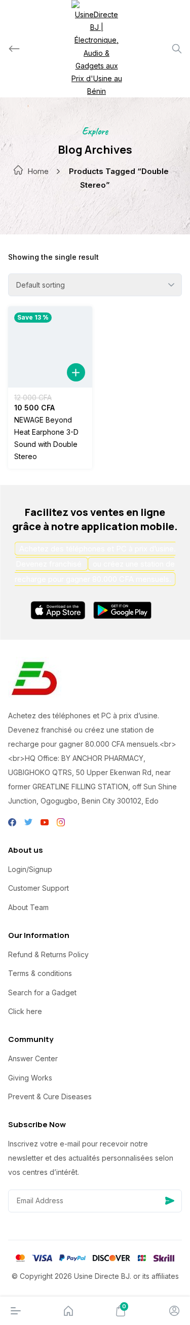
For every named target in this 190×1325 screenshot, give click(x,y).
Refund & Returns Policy (48, 954)
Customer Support (38, 888)
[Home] (68, 1311)
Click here (25, 1011)
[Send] (170, 1201)
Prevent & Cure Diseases (50, 1096)
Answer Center (33, 1058)
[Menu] (15, 1310)
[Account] (174, 1310)
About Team (28, 907)
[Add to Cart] (76, 372)
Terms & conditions (40, 973)
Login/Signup (30, 869)
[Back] (14, 49)
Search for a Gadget (42, 992)
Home (38, 171)
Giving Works (30, 1077)
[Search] (177, 49)
